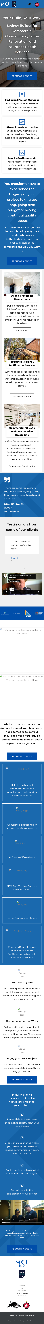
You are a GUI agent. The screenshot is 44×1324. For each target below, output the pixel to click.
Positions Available (22, 1293)
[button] (21, 4)
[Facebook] (20, 1266)
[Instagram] (23, 1266)
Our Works (22, 1291)
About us (22, 1285)
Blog (22, 1288)
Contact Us (22, 1296)
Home (22, 1283)
